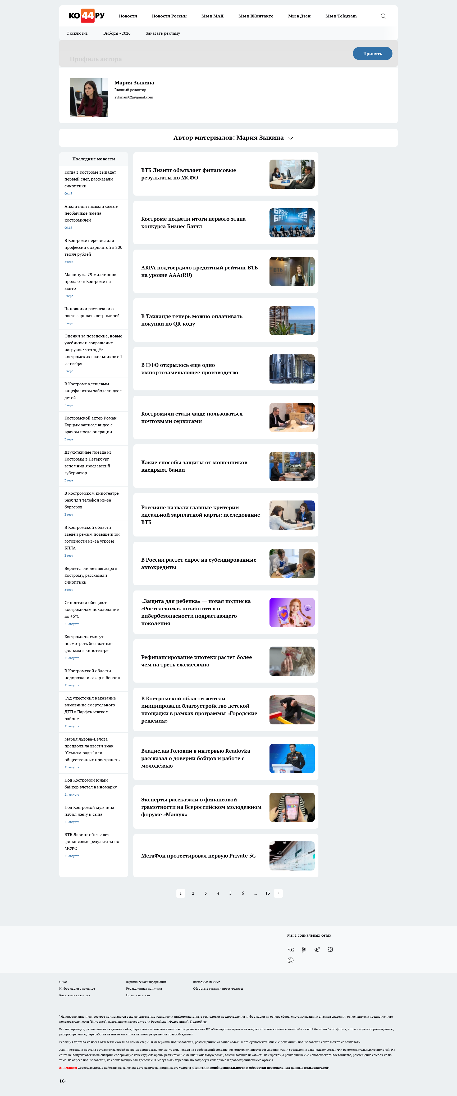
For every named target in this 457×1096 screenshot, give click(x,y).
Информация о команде (77, 988)
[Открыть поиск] (383, 16)
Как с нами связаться (74, 995)
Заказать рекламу (163, 33)
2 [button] (193, 893)
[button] (278, 893)
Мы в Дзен (299, 16)
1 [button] (181, 893)
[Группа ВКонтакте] (290, 949)
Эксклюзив (77, 33)
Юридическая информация (146, 982)
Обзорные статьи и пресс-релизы (218, 988)
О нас (63, 982)
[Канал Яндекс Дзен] (330, 949)
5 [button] (230, 893)
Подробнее (198, 1021)
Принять (372, 53)
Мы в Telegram (341, 16)
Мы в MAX (213, 16)
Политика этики (138, 995)
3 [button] (205, 893)
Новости (128, 16)
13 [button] (267, 893)
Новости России (169, 16)
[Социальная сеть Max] (290, 960)
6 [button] (243, 893)
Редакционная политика (144, 988)
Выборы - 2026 (117, 33)
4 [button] (218, 893)
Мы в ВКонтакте (256, 16)
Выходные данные (206, 982)
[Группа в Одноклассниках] (303, 949)
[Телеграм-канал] (317, 949)
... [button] (255, 893)
